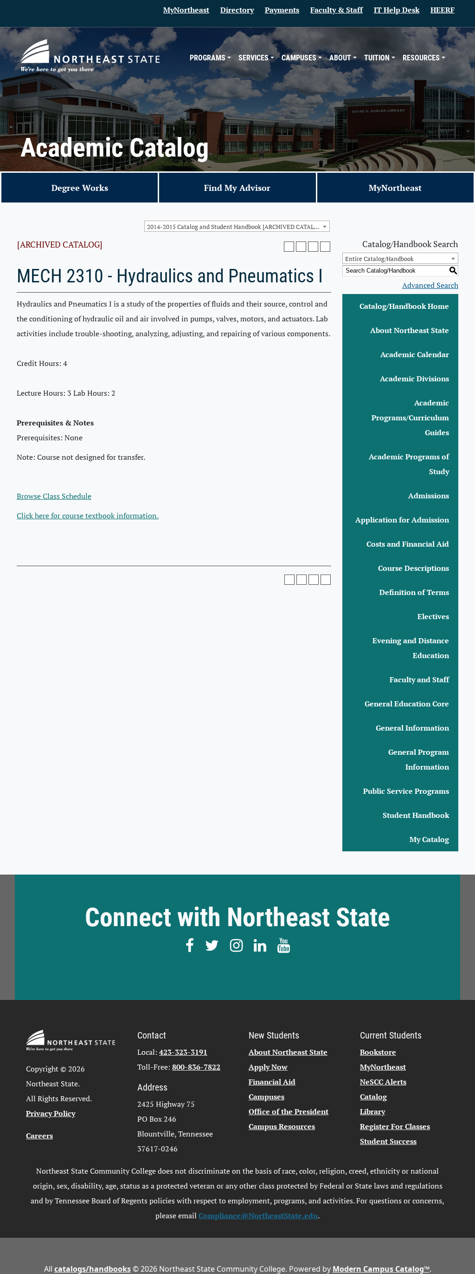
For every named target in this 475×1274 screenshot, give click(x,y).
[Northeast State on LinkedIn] (260, 945)
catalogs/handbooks (92, 1269)
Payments (282, 10)
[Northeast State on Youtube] (283, 945)
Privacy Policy (50, 1113)
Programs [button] (207, 57)
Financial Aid (272, 1082)
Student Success (388, 1141)
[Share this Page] (301, 247)
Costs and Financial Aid (407, 544)
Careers (39, 1135)
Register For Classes (395, 1126)
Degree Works (79, 187)
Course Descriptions (413, 568)
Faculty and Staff (419, 679)
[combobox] (237, 226)
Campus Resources (282, 1126)
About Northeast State (409, 330)
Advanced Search (430, 285)
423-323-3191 (183, 1052)
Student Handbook (416, 815)
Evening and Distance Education (410, 647)
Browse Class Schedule (54, 496)
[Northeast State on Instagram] (236, 945)
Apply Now (268, 1067)
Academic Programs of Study (409, 464)
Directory (237, 10)
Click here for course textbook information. (88, 515)
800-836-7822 (196, 1067)
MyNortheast (186, 10)
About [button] (340, 57)
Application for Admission (402, 520)
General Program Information (418, 759)
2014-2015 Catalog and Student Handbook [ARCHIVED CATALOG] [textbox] (236, 226)
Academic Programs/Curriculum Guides (410, 418)
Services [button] (253, 57)
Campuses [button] (299, 57)
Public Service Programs (406, 791)
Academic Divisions (414, 378)
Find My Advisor (237, 187)
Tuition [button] (377, 57)
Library (372, 1111)
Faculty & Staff (336, 10)
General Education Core (407, 704)
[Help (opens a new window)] (325, 247)
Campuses (266, 1096)
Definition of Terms (414, 592)
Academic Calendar (414, 354)
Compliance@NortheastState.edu (258, 1215)
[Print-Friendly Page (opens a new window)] (313, 247)
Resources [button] (421, 57)
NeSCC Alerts (383, 1082)
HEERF (442, 10)
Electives (433, 616)
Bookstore (378, 1052)
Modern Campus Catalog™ (381, 1269)
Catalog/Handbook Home (404, 306)
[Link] (90, 55)
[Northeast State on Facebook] (190, 945)
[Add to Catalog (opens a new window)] (289, 247)
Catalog (373, 1096)
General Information (412, 728)
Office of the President (288, 1111)
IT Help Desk (396, 10)
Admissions (428, 495)
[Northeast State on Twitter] (212, 945)
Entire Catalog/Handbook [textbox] (379, 259)
